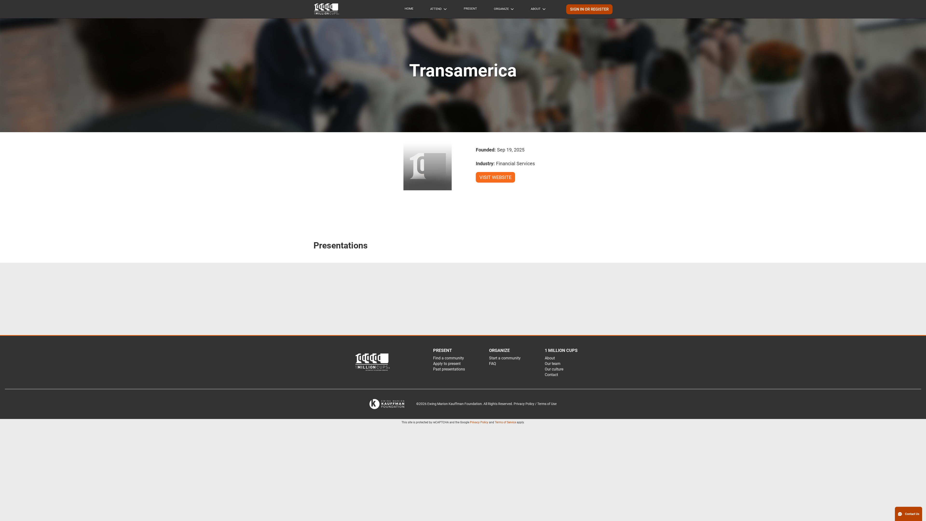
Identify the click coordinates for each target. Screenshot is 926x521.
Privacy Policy (479, 422)
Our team (552, 363)
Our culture (554, 369)
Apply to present (447, 363)
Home (409, 8)
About (536, 9)
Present (470, 8)
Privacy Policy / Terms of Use (535, 404)
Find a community (448, 358)
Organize (501, 9)
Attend (436, 9)
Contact (551, 374)
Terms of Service (505, 422)
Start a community (505, 358)
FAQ (492, 363)
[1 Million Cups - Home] (326, 9)
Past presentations (449, 369)
